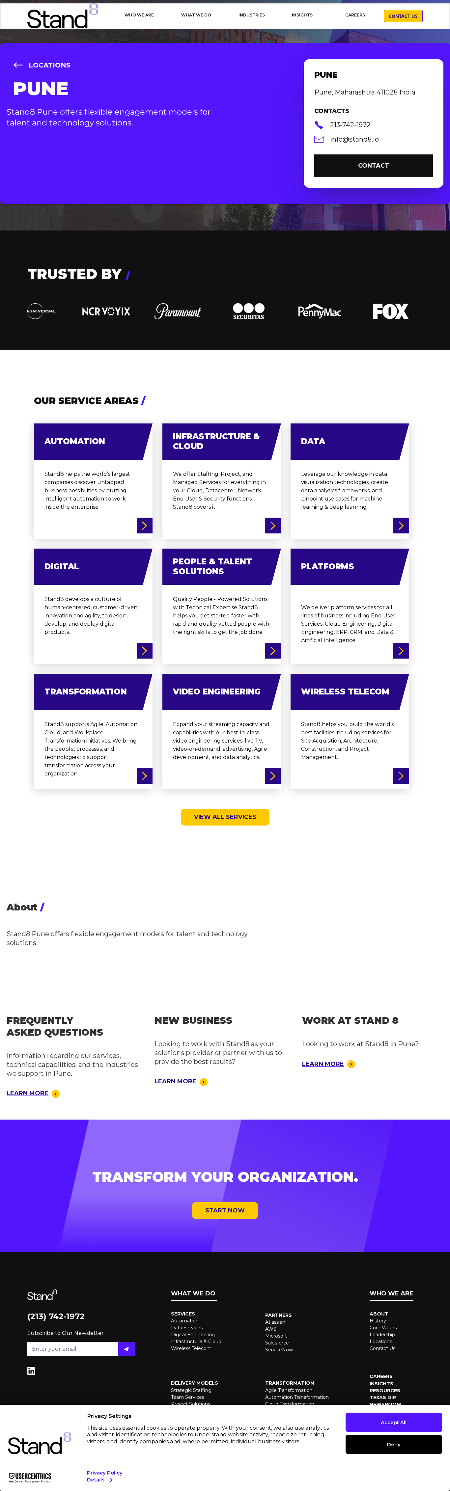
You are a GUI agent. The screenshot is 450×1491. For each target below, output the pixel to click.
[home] (62, 15)
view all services (225, 817)
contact (373, 165)
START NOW (225, 1210)
